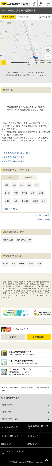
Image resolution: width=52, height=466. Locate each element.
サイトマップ (32, 436)
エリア (10, 177)
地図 (9, 17)
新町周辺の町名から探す (14, 161)
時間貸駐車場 (7, 405)
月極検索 (25, 4)
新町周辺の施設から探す (14, 157)
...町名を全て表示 (10, 209)
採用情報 (30, 444)
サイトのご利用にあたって (11, 436)
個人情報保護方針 (8, 427)
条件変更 (45, 17)
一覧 (24, 17)
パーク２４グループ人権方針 (12, 451)
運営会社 (4, 444)
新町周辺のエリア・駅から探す (17, 153)
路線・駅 (28, 177)
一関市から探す (44, 215)
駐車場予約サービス (10, 419)
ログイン (13, 337)
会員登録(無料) (38, 337)
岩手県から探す (44, 219)
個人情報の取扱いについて (37, 426)
